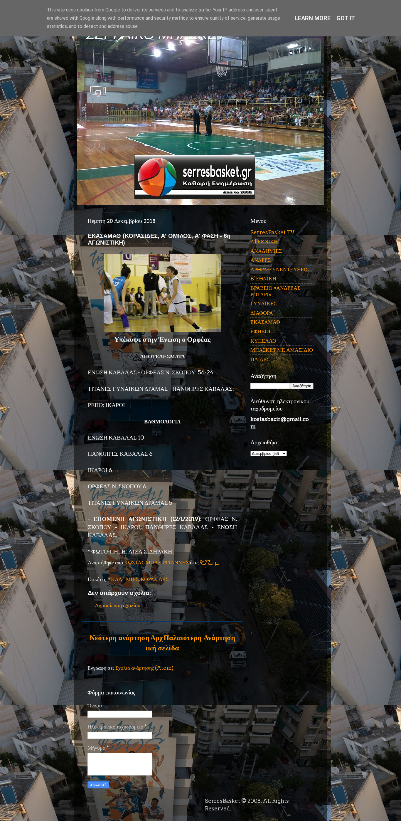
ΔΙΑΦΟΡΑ (261, 313)
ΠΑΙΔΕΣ (259, 359)
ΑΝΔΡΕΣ (260, 260)
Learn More (313, 18)
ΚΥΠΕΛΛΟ (263, 341)
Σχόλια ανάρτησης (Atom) (144, 668)
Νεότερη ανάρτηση (119, 637)
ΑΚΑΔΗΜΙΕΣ (123, 579)
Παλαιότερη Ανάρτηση (199, 637)
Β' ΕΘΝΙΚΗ (263, 278)
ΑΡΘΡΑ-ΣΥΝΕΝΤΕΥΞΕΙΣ (279, 269)
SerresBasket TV (272, 232)
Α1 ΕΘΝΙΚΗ (264, 241)
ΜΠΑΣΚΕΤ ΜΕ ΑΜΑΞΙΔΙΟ (281, 350)
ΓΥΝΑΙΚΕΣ (263, 303)
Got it (345, 18)
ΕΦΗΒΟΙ (260, 331)
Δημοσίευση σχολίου (117, 605)
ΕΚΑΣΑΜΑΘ (265, 322)
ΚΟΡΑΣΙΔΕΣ (155, 579)
